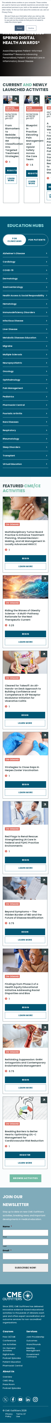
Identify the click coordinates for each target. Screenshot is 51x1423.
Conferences (9, 1341)
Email (7, 1250)
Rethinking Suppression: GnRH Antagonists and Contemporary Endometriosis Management (25, 1062)
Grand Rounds (33, 1344)
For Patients (37, 239)
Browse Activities (25, 1178)
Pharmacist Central (14, 405)
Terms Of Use (21, 1415)
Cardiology (9, 261)
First (5, 1237)
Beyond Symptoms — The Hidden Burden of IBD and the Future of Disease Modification (24, 914)
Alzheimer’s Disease (14, 253)
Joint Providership (35, 1337)
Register (12, 170)
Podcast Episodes (12, 1358)
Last (5, 1246)
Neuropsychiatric (12, 362)
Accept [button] (19, 28)
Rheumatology (11, 438)
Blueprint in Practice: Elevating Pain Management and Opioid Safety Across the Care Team (32, 142)
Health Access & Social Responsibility (23, 295)
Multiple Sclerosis (12, 354)
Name (7, 1226)
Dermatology (10, 278)
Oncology (8, 371)
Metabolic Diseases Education (19, 337)
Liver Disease (10, 329)
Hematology (10, 303)
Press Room (9, 1384)
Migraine (7, 346)
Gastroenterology (13, 287)
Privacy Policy (9, 1415)
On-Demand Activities (9, 1349)
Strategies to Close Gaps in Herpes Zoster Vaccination (22, 769)
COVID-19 (8, 270)
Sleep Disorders (11, 447)
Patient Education (12, 1362)
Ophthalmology (11, 379)
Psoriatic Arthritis (12, 413)
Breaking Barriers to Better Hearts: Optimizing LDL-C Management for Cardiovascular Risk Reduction (24, 1136)
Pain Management (34, 108)
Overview (7, 1377)
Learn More (11, 179)
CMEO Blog (8, 1381)
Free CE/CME (9, 1337)
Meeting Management (33, 1349)
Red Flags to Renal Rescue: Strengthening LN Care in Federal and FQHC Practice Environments (22, 841)
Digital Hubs (9, 1354)
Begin (25, 558)
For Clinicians (14, 240)
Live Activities (9, 1344)
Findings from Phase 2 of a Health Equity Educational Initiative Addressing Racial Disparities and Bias (22, 989)
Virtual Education (12, 108)
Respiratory (9, 430)
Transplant (9, 455)
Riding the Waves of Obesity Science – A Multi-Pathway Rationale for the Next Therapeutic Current (22, 615)
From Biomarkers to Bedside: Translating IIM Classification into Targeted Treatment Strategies (11, 141)
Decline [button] (31, 28)
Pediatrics (8, 396)
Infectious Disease (13, 320)
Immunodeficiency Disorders (19, 312)
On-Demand (12, 524)
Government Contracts (32, 1355)
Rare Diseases (10, 421)
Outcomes (31, 1341)
